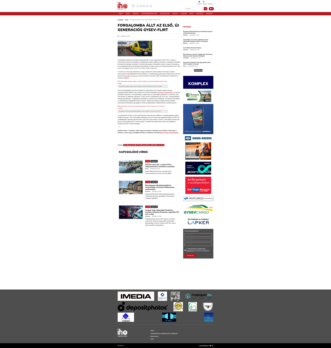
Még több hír (198, 70)
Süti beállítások (204, 346)
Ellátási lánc (165, 13)
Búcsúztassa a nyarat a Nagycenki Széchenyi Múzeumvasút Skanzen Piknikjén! (197, 55)
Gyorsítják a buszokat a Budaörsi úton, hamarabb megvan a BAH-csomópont (196, 40)
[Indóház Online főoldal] (151, 6)
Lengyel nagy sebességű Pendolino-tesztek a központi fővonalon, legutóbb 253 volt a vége (162, 212)
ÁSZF (152, 331)
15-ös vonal (160, 145)
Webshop (209, 13)
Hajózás (184, 13)
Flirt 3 (149, 145)
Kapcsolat (200, 4)
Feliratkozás (190, 255)
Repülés (136, 13)
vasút (125, 145)
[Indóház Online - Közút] (138, 6)
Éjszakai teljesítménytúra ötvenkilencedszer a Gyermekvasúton (198, 32)
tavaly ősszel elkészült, (131, 76)
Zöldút (175, 13)
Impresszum (154, 336)
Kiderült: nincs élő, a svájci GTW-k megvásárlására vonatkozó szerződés (160, 165)
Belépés (205, 4)
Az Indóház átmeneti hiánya (192, 48)
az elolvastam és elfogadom (198, 250)
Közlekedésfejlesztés (149, 13)
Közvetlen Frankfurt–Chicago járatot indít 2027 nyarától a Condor (196, 63)
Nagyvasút (154, 161)
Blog (191, 13)
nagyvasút (132, 145)
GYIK (152, 339)
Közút (128, 13)
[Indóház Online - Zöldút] (144, 6)
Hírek (126, 20)
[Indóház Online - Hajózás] (147, 6)
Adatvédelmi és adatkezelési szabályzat (164, 333)
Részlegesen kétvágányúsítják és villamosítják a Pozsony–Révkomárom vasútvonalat (160, 187)
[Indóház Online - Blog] (141, 6)
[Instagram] (203, 1)
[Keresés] (205, 8)
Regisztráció (210, 4)
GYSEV (138, 145)
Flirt (154, 145)
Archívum (199, 13)
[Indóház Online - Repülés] (133, 6)
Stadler (144, 145)
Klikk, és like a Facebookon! (169, 133)
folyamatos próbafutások (165, 92)
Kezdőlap (120, 20)
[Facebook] (199, 1)
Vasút (120, 13)
